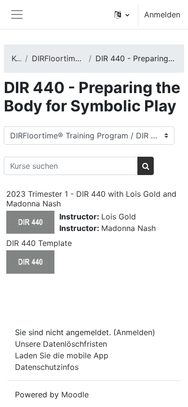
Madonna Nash (128, 228)
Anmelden (162, 14)
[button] (121, 14)
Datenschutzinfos (47, 367)
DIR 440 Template (39, 243)
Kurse (16, 58)
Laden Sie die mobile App (61, 355)
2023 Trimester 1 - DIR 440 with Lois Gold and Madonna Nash (91, 198)
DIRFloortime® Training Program (58, 58)
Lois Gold (118, 216)
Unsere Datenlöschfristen (61, 344)
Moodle (75, 394)
